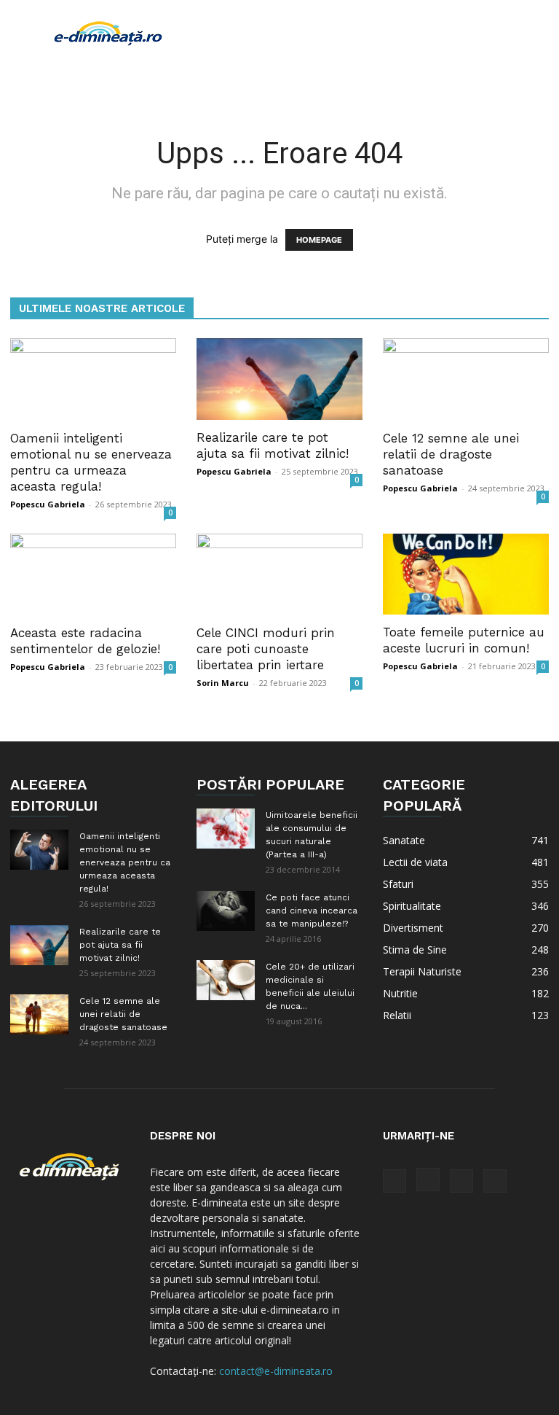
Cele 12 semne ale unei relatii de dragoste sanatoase (451, 454)
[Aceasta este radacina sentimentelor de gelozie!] (93, 575)
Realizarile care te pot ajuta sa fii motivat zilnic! (120, 945)
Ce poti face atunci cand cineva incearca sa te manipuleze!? (311, 910)
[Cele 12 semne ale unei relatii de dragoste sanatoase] (466, 379)
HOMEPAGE (319, 240)
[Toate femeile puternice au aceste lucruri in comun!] (466, 574)
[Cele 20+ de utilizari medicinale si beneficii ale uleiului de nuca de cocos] (226, 980)
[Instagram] (428, 1179)
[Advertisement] (377, 32)
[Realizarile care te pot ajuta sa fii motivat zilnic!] (279, 379)
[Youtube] (495, 1181)
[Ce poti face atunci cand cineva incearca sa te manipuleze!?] (226, 911)
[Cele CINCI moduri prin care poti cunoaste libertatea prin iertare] (279, 575)
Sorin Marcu (223, 682)
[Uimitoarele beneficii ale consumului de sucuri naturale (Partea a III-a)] (226, 828)
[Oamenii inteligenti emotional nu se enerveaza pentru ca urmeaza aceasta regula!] (93, 379)
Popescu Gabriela (47, 504)
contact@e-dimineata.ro (276, 1371)
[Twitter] (461, 1181)
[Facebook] (394, 1181)
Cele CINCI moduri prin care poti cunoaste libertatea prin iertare (266, 648)
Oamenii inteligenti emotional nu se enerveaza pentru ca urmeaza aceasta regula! (124, 862)
